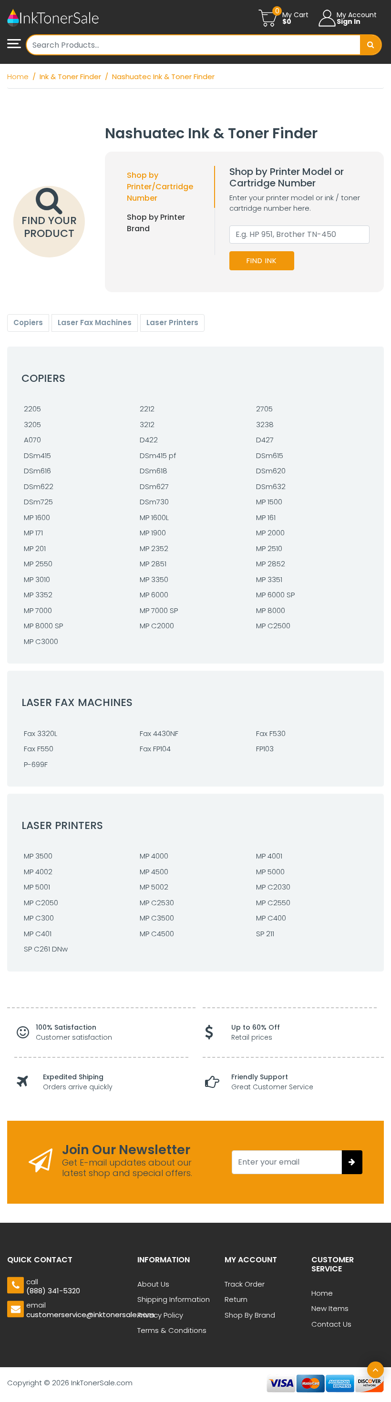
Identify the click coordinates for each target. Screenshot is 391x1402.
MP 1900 (153, 533)
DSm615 (269, 455)
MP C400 (271, 918)
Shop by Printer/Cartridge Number (160, 187)
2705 (264, 409)
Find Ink (262, 261)
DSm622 (38, 486)
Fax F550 (38, 749)
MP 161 (266, 517)
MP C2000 (157, 626)
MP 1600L (154, 517)
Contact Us (331, 1324)
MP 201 (35, 548)
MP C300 (39, 918)
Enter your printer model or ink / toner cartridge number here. (294, 203)
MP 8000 (270, 610)
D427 (265, 440)
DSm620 (271, 471)
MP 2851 (153, 564)
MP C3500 (157, 918)
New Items (330, 1308)
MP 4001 (269, 856)
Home (322, 1293)
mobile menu (16, 44)
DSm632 (271, 486)
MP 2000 (270, 533)
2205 (32, 409)
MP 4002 (38, 872)
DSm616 (37, 471)
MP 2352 (154, 548)
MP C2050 (41, 903)
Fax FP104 (155, 749)
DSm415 (37, 455)
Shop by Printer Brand (156, 223)
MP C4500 (157, 934)
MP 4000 (154, 856)
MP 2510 (269, 548)
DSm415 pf (158, 455)
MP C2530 (157, 903)
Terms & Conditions (171, 1330)
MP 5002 (154, 887)
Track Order (245, 1284)
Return (236, 1299)
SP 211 (265, 934)
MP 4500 (154, 872)
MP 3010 (37, 579)
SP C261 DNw (46, 949)
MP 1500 (269, 502)
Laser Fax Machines (95, 322)
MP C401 (37, 934)
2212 (147, 409)
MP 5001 (37, 887)
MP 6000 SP (275, 595)
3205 (32, 425)
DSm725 (38, 502)
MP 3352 (38, 595)
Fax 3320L (40, 733)
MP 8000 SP (43, 626)
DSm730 (154, 502)
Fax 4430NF (159, 733)
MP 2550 (38, 564)
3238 (265, 425)
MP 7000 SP (159, 610)
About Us (153, 1284)
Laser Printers (172, 322)
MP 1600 (37, 517)
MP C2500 (273, 626)
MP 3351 (269, 579)
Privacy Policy (160, 1315)
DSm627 (154, 486)
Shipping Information (173, 1299)
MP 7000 (38, 610)
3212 (147, 425)
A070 (32, 440)
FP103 (265, 749)
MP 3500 (38, 856)
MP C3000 (41, 641)
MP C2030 (273, 887)
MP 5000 (270, 872)
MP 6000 (154, 595)
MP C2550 (273, 903)
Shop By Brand (250, 1315)
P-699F (36, 764)
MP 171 (33, 533)
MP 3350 (154, 579)
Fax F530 (271, 733)
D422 (149, 440)
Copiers (28, 322)
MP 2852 (270, 564)
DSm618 (153, 471)
